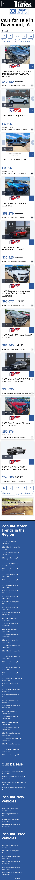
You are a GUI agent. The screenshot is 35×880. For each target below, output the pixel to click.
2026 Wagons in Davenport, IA (11, 613)
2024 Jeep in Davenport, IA (10, 674)
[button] (3, 98)
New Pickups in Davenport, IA (10, 815)
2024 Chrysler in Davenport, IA (11, 706)
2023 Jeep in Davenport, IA (10, 663)
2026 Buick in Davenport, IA (10, 586)
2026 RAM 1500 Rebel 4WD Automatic (16, 204)
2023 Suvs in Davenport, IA (10, 592)
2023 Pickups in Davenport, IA (11, 652)
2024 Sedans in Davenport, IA (11, 756)
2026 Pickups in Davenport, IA (11, 548)
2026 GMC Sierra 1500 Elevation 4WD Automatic (14, 468)
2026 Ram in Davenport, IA (10, 564)
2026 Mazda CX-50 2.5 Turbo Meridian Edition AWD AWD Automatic (16, 73)
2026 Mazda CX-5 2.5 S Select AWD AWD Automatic (17, 380)
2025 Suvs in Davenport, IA (10, 570)
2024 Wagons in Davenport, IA (11, 668)
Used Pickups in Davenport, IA (11, 851)
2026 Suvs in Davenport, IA (10, 542)
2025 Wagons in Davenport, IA (11, 657)
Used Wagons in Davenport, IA (11, 862)
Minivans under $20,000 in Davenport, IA (14, 783)
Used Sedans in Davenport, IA (11, 857)
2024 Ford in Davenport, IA (10, 608)
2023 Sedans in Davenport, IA (11, 690)
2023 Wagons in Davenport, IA (11, 630)
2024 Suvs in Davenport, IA (10, 619)
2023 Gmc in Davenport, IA (10, 685)
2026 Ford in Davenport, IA (10, 575)
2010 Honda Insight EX (13, 115)
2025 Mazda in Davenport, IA (10, 728)
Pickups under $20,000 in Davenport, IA (13, 788)
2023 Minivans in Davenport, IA (11, 734)
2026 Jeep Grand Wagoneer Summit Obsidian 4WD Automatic (16, 293)
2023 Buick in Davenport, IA (10, 723)
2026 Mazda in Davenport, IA (10, 553)
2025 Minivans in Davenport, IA (11, 745)
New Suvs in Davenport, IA (10, 809)
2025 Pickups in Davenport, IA (11, 646)
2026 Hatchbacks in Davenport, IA (12, 679)
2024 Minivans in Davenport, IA (11, 695)
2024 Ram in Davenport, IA (10, 701)
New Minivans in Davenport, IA (11, 825)
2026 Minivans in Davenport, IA (11, 635)
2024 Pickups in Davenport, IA (11, 602)
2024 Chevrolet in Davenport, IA (11, 739)
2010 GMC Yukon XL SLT (15, 159)
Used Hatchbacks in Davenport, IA (12, 873)
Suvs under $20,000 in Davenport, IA (13, 772)
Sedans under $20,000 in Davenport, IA (13, 778)
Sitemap (17, 878)
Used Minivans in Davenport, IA (11, 868)
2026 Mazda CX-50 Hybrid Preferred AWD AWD (15, 248)
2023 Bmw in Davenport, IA (10, 717)
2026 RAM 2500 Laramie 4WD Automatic (17, 336)
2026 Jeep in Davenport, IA (10, 559)
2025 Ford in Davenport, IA (10, 641)
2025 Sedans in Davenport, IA (11, 750)
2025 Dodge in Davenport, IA (10, 712)
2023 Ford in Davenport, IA (10, 597)
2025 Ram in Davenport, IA (10, 624)
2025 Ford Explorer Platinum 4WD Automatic (16, 424)
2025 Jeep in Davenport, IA (10, 581)
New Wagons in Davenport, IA (11, 820)
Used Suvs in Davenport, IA (10, 846)
